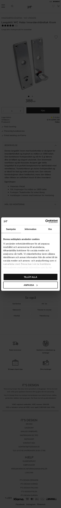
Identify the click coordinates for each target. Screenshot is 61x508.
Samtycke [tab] (11, 229)
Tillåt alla (30, 277)
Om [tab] (50, 229)
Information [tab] (30, 229)
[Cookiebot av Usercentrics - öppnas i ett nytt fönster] (45, 221)
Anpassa (29, 285)
